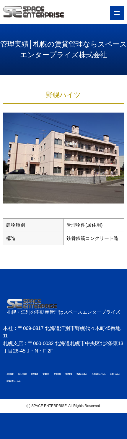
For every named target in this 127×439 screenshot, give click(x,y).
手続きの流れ (81, 374)
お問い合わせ (115, 374)
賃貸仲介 (46, 374)
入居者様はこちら (99, 374)
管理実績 (68, 374)
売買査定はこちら (13, 381)
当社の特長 (22, 374)
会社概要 (10, 374)
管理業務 (34, 374)
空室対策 (57, 374)
